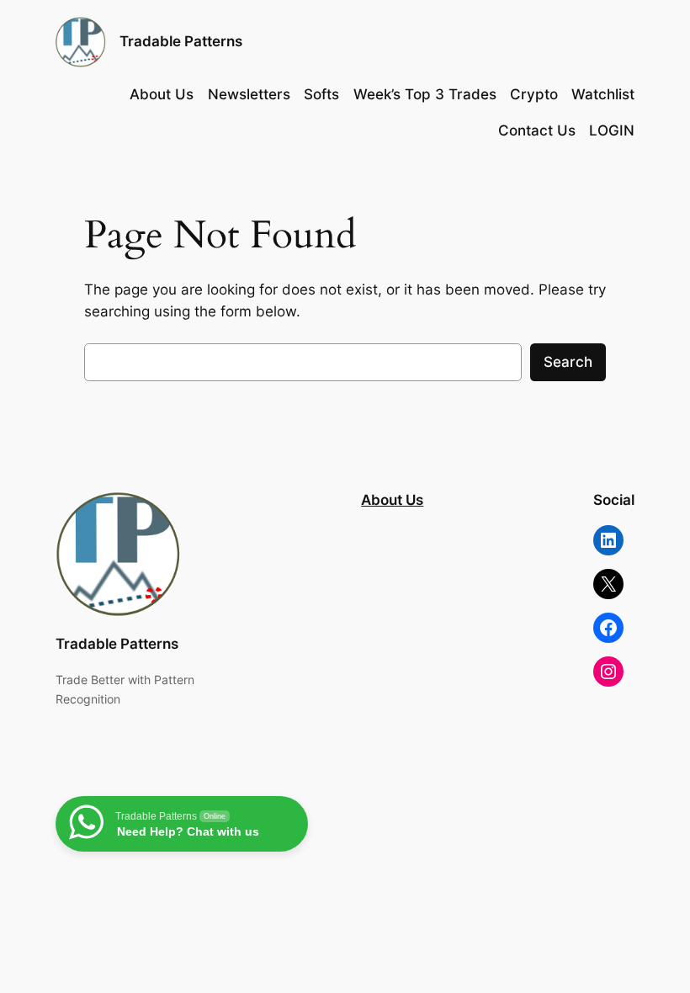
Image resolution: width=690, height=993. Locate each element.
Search (568, 361)
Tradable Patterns (180, 41)
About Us (392, 499)
